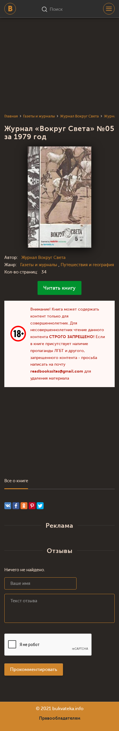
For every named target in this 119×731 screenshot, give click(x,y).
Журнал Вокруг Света (43, 257)
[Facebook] (15, 505)
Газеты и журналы (39, 264)
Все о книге (16, 480)
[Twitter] (40, 505)
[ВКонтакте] (7, 505)
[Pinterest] (32, 505)
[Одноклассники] (24, 505)
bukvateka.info (67, 708)
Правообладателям (59, 718)
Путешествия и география (87, 264)
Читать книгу (59, 288)
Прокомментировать (33, 669)
